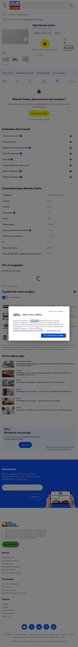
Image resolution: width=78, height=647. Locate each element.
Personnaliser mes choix (54, 330)
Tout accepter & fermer (53, 335)
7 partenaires (34, 320)
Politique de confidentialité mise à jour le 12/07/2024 (28, 330)
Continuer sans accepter (56, 311)
